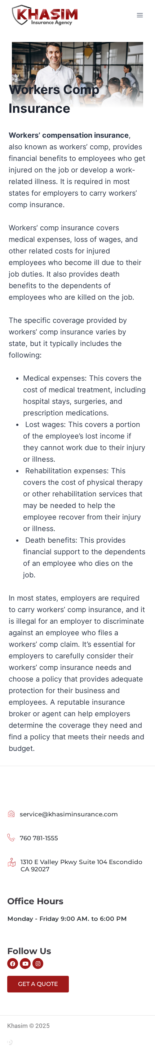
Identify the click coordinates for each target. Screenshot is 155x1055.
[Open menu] (139, 15)
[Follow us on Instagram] (37, 963)
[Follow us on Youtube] (25, 963)
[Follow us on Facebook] (12, 963)
